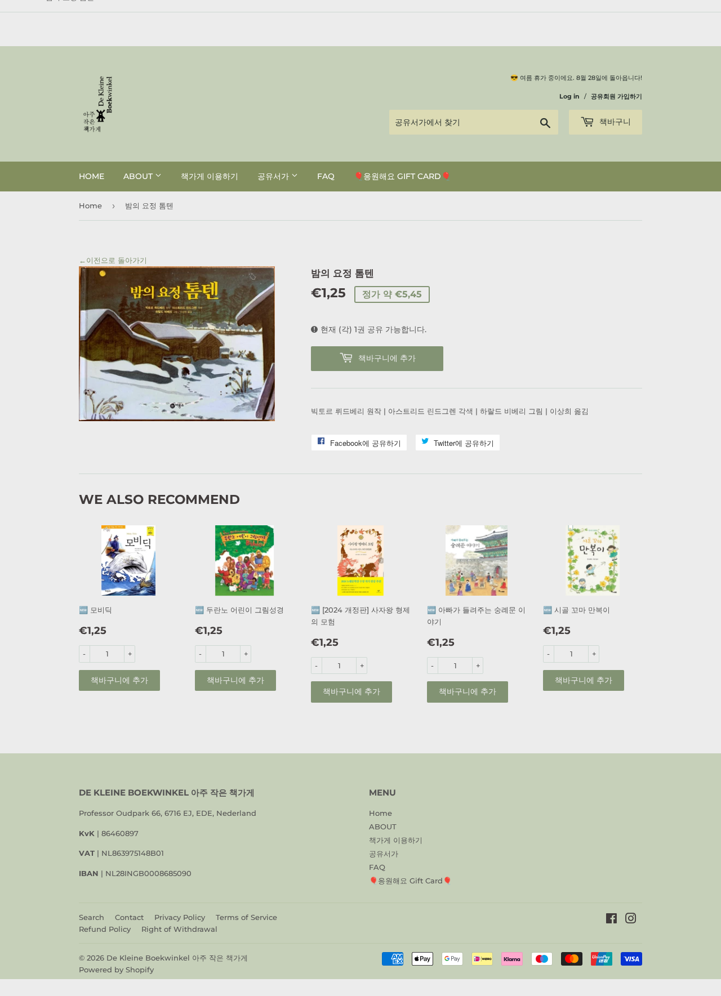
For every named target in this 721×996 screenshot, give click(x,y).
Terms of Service (246, 917)
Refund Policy (105, 929)
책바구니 (614, 122)
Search (91, 917)
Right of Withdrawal (179, 929)
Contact (129, 917)
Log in (569, 96)
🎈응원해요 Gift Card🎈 (402, 176)
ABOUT (139, 176)
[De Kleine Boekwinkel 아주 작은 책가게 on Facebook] (611, 919)
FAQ (326, 176)
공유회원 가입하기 (616, 96)
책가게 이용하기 (209, 176)
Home (91, 176)
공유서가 (274, 176)
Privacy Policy (179, 917)
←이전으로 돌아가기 (113, 260)
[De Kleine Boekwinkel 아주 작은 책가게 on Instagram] (631, 919)
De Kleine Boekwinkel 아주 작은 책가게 (177, 957)
